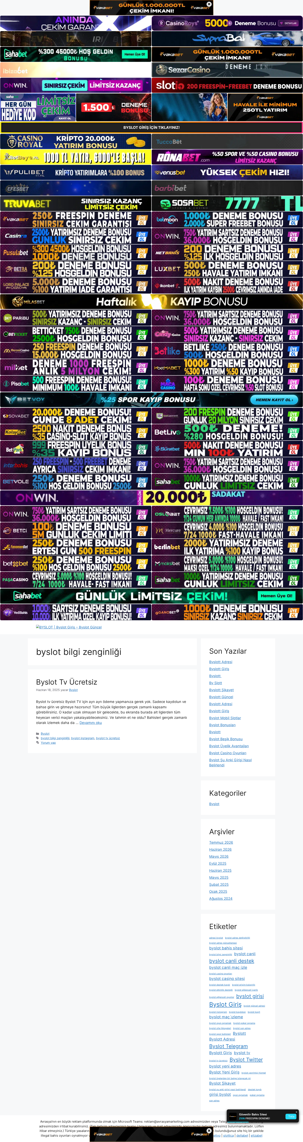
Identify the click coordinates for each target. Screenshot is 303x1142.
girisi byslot (220, 1094)
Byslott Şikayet (221, 690)
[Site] (75, 219)
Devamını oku (91, 723)
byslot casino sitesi (227, 978)
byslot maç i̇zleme (226, 1017)
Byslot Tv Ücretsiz (66, 682)
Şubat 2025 (219, 884)
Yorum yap (48, 742)
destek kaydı (255, 1089)
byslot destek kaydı (219, 984)
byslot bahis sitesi (226, 948)
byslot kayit (254, 1012)
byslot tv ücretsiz (108, 738)
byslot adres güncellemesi (223, 943)
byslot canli (245, 954)
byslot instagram (82, 738)
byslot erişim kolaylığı (243, 984)
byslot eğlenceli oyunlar (221, 997)
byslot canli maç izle (228, 967)
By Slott (215, 683)
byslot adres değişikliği (237, 937)
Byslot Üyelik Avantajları (229, 746)
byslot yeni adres (225, 1066)
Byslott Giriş (219, 669)
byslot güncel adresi (254, 1006)
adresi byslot (216, 937)
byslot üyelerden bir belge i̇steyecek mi (230, 1078)
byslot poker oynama (244, 1023)
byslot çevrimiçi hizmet (254, 1073)
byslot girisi (250, 996)
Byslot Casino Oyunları (227, 753)
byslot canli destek (231, 961)
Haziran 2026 (220, 849)
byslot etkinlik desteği (221, 990)
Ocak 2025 (218, 891)
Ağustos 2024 (221, 898)
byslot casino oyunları (220, 973)
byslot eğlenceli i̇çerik (246, 990)
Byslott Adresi (220, 662)
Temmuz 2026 (221, 842)
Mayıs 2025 (218, 877)
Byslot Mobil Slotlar (225, 718)
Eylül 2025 (217, 863)
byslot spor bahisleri (220, 1034)
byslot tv (242, 1052)
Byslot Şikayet (222, 1083)
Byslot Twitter (246, 1059)
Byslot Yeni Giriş (224, 1072)
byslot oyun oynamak (220, 1023)
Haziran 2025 (220, 870)
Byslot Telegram (228, 1046)
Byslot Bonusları (222, 725)
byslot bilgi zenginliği (55, 738)
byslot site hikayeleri (220, 1028)
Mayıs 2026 (219, 856)
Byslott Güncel (221, 697)
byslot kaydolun (237, 1012)
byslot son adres (242, 1028)
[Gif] (151, 301)
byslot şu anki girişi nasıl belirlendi (227, 1089)
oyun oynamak (240, 1095)
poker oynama (257, 1095)
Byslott (215, 676)
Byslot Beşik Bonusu (226, 739)
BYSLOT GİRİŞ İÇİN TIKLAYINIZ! (151, 127)
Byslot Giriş (225, 1004)
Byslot (45, 733)
